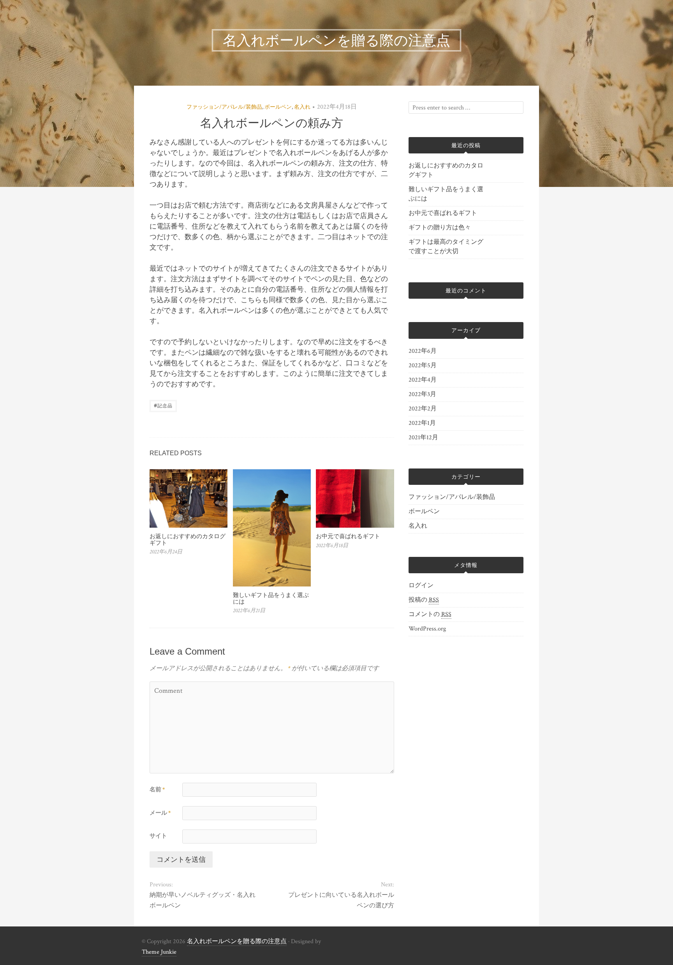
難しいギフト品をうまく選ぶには (271, 598)
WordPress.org (427, 629)
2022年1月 (422, 423)
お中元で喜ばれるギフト (348, 536)
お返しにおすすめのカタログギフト (188, 539)
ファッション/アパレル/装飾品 (224, 107)
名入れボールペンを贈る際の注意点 (237, 941)
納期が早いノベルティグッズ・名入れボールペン (202, 900)
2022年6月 (423, 351)
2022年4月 (423, 380)
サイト (158, 836)
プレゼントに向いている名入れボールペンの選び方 (341, 900)
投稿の (424, 600)
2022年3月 (422, 394)
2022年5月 (423, 365)
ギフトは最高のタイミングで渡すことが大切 (446, 246)
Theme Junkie (159, 952)
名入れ (302, 107)
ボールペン (278, 107)
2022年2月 (423, 409)
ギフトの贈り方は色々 (440, 228)
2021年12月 (423, 437)
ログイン (421, 585)
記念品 (163, 405)
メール (160, 813)
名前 (157, 789)
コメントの (430, 614)
